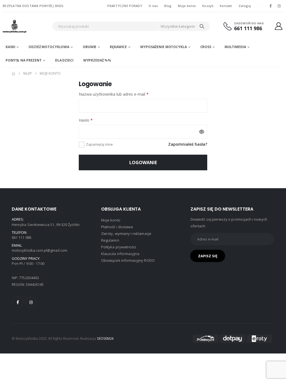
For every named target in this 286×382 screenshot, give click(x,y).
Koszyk (207, 6)
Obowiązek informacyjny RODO (128, 260)
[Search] (202, 26)
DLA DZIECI (64, 60)
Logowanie (143, 162)
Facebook (17, 302)
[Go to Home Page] (13, 73)
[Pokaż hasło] (201, 132)
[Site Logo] (26, 26)
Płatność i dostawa (117, 226)
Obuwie (89, 46)
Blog (167, 6)
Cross (205, 46)
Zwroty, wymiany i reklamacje (126, 233)
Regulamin (110, 240)
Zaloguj (245, 6)
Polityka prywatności (118, 246)
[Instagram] (279, 6)
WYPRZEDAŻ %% (97, 60)
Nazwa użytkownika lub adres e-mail (124, 94)
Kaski (10, 46)
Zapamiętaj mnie (99, 144)
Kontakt (226, 6)
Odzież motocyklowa (48, 46)
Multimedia (235, 46)
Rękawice (118, 46)
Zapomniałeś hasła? (187, 144)
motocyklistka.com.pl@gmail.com (39, 250)
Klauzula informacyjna (120, 253)
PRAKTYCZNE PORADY (124, 6)
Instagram (31, 302)
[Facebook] (270, 6)
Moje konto (187, 6)
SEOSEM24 (105, 338)
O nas (153, 6)
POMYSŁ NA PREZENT (24, 60)
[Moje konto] (278, 26)
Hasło (96, 120)
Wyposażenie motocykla (163, 46)
